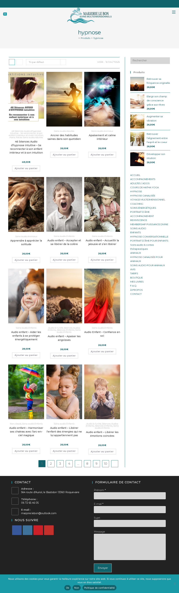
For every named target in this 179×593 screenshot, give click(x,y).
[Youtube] (49, 530)
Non (76, 587)
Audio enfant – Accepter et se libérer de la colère (64, 242)
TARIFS (134, 273)
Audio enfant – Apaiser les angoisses (64, 338)
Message (99, 531)
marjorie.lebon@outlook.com (38, 513)
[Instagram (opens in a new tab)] (92, 3)
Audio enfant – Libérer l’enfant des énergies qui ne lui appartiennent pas (64, 431)
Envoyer (103, 568)
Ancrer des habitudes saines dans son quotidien (64, 137)
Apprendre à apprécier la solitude (26, 242)
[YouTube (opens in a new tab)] (97, 3)
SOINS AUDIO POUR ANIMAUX (147, 265)
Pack (12, 137)
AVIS (132, 269)
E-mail (98, 504)
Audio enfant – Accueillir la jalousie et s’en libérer (102, 242)
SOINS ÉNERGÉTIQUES (143, 207)
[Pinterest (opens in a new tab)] (87, 3)
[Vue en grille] (12, 62)
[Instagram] (27, 530)
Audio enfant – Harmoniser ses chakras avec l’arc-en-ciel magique (26, 431)
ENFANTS (135, 232)
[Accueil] (76, 38)
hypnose (98, 38)
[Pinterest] (38, 530)
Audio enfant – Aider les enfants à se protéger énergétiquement (26, 335)
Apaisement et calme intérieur (102, 137)
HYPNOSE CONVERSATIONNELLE (149, 236)
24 (110, 62)
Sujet (97, 517)
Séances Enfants (65, 330)
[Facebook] (17, 530)
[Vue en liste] (20, 62)
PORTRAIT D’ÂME (140, 211)
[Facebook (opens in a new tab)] (82, 3)
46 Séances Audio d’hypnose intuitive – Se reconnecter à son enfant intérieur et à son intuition (26, 147)
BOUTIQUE (136, 277)
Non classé (15, 423)
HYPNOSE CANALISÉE (142, 195)
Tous (117, 62)
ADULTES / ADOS (140, 183)
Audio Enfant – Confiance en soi (102, 333)
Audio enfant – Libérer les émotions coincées (102, 434)
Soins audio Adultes (64, 131)
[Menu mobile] (175, 13)
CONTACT (136, 293)
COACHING (136, 203)
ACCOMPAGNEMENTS (142, 179)
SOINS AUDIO (138, 228)
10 (105, 464)
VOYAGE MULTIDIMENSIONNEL (147, 199)
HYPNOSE (136, 191)
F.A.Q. (133, 285)
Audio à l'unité (55, 327)
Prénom (99, 490)
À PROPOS (136, 289)
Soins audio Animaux (102, 131)
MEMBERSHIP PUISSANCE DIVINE (149, 224)
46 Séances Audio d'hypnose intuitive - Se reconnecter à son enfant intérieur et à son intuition (26, 133)
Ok (67, 587)
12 (107, 62)
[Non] (174, 583)
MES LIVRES (137, 281)
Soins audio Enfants (64, 236)
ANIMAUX (135, 252)
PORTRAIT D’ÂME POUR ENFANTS (149, 240)
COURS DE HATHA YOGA (144, 187)
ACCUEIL (135, 175)
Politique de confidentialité (99, 587)
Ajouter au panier (26, 168)
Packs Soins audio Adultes (29, 137)
